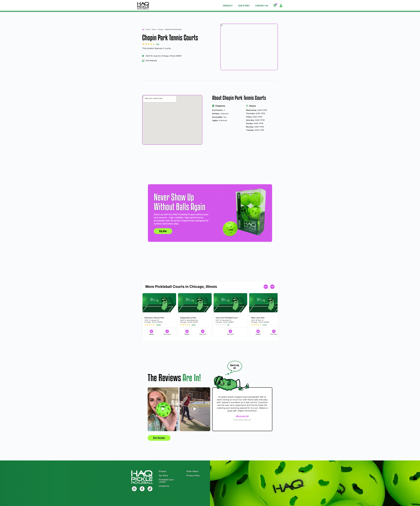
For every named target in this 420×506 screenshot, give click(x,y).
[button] (272, 287)
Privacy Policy (193, 475)
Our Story (244, 5)
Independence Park (188, 318)
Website (151, 334)
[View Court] (167, 331)
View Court (167, 334)
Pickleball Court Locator (166, 481)
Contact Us (261, 5)
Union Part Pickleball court (227, 318)
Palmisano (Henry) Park (154, 318)
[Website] (151, 331)
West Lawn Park (257, 318)
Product (228, 5)
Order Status (192, 471)
